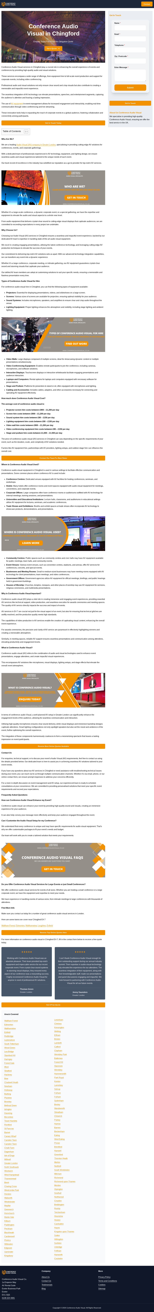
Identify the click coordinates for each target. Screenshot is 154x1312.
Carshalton (59, 1224)
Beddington (59, 1205)
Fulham (57, 1093)
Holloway (8, 1090)
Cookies (101, 1285)
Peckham (8, 1229)
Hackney (8, 1075)
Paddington (9, 1225)
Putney (57, 1120)
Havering (8, 1113)
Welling (57, 1031)
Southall (57, 1193)
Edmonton (20, 926)
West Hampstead (11, 1175)
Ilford (6, 1067)
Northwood (59, 1197)
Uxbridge (58, 1247)
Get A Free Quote (53, 1005)
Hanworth (58, 1255)
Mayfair (7, 1206)
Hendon (7, 1194)
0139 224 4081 (8, 1298)
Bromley (7, 1102)
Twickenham (59, 1212)
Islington (8, 1109)
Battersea (58, 1058)
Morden (57, 1185)
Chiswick (58, 1116)
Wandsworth (59, 1108)
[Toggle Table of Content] (25, 132)
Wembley (58, 1070)
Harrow (57, 1124)
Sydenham (59, 1101)
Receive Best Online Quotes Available (53, 746)
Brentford (58, 1147)
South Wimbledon (62, 1170)
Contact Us (46, 1281)
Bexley (57, 1104)
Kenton (57, 1081)
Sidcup (57, 1089)
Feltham (57, 1251)
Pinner (57, 1143)
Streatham (58, 1112)
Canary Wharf (10, 1136)
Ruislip (57, 1208)
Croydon (58, 1201)
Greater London (11, 1163)
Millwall (7, 1159)
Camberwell (9, 1236)
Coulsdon (58, 1258)
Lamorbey (58, 1085)
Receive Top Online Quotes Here (53, 932)
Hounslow (58, 1216)
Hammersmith (60, 1074)
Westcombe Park (11, 1190)
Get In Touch (130, 103)
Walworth (8, 1198)
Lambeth (58, 1043)
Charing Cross (10, 1186)
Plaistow (8, 1098)
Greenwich (9, 1209)
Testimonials (47, 1285)
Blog (44, 1289)
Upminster (8, 1252)
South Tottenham (11, 1044)
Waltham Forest (8, 926)
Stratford (8, 1071)
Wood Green (9, 1048)
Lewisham (58, 1020)
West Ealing (59, 1139)
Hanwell (57, 1151)
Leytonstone (9, 1040)
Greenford (58, 1155)
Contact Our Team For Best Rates (53, 458)
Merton (57, 1162)
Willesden (8, 1244)
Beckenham (59, 1131)
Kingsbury (8, 1256)
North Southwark (11, 1167)
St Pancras (9, 1129)
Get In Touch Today (53, 123)
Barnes (57, 1128)
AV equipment (17, 104)
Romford (8, 1125)
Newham (8, 1086)
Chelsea (57, 1024)
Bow (6, 1078)
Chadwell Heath (11, 1082)
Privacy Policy (104, 1277)
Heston (57, 1220)
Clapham (58, 1051)
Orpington (58, 1189)
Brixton (57, 1039)
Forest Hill (58, 1062)
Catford (57, 1047)
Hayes (57, 1228)
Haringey (8, 1059)
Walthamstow (31, 926)
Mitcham (57, 1174)
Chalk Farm (9, 1148)
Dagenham (9, 1152)
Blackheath (9, 1233)
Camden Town (10, 1140)
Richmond (58, 1178)
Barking (7, 1094)
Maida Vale (9, 1217)
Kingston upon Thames (64, 1232)
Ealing (57, 1135)
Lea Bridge (9, 1052)
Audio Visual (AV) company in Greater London (36, 145)
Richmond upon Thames (64, 1181)
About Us (46, 1277)
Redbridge (8, 1036)
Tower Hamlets (10, 1121)
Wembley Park (60, 1054)
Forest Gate (9, 1063)
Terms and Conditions (107, 1281)
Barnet (7, 1132)
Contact (147, 4)
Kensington (59, 1027)
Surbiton (57, 1243)
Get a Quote (52, 48)
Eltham (57, 1035)
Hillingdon (58, 1239)
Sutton (57, 1235)
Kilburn (7, 1221)
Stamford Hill (9, 1055)
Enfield (50, 926)
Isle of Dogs (9, 1155)
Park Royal (59, 1078)
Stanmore (58, 1066)
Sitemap (101, 1289)
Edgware (8, 1248)
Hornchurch (9, 1213)
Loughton (42, 926)
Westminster (9, 1202)
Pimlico (7, 1240)
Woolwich (8, 1171)
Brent (6, 1182)
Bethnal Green (10, 1105)
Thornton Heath (61, 1158)
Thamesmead (10, 1179)
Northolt (57, 1166)
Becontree (8, 1117)
